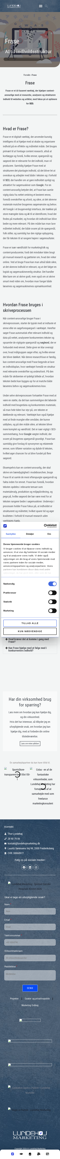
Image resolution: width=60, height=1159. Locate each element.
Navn (7, 904)
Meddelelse (10, 966)
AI (7, 51)
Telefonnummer (13, 935)
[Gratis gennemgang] (30, 1155)
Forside (27, 75)
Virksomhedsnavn (13, 950)
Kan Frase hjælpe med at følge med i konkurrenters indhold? (27, 649)
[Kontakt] (38, 1155)
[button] (40, 6)
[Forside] (12, 1155)
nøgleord (44, 342)
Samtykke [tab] (11, 534)
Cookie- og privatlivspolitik (37, 998)
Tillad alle (30, 623)
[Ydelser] (21, 1155)
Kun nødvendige (30, 631)
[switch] (52, 592)
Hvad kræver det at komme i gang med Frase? (28, 640)
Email (8, 919)
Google (40, 185)
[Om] (47, 1155)
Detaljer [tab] (30, 534)
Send (30, 988)
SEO (31, 103)
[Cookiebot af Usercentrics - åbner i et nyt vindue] (44, 526)
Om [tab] (49, 534)
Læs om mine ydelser (30, 743)
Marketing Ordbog (30, 1005)
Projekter (14, 998)
